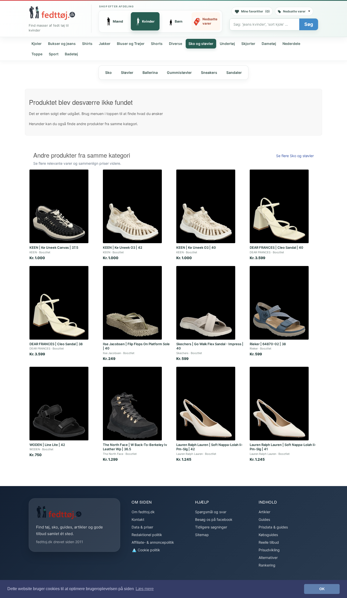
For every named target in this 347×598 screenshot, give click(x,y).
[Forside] (52, 13)
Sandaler (234, 72)
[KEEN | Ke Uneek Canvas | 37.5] (58, 206)
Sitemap (202, 535)
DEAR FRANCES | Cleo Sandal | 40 (276, 247)
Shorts (157, 43)
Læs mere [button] (145, 589)
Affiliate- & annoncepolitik (153, 542)
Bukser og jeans (62, 43)
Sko (108, 72)
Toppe (36, 54)
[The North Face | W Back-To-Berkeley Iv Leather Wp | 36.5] (132, 403)
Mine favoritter (255, 11)
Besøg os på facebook (213, 519)
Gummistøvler (179, 72)
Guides (264, 519)
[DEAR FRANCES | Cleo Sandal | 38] (58, 303)
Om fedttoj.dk (143, 512)
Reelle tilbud (269, 542)
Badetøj (71, 54)
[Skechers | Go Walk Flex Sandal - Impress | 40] (205, 303)
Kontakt (138, 519)
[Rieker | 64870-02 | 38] (279, 303)
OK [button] (322, 589)
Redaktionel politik (147, 535)
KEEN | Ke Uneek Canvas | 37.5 (53, 247)
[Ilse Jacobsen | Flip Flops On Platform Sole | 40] (132, 303)
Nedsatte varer (294, 11)
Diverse (175, 43)
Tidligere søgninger (211, 527)
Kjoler (36, 43)
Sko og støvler (200, 43)
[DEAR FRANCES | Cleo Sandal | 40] (279, 206)
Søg (308, 24)
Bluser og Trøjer (131, 43)
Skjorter (248, 43)
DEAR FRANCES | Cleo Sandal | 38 (56, 344)
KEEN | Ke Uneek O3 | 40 (196, 247)
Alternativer (268, 557)
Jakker (105, 43)
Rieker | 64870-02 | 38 (268, 344)
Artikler (264, 512)
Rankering (267, 565)
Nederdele (291, 43)
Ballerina (150, 72)
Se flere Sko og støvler (295, 156)
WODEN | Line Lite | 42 (47, 445)
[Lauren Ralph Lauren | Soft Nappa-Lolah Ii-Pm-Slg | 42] (205, 403)
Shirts (87, 43)
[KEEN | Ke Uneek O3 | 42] (132, 206)
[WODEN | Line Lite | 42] (58, 403)
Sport (53, 54)
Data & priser (142, 527)
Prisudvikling (269, 550)
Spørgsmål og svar (210, 512)
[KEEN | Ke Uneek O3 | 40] (205, 206)
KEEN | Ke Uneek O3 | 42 (122, 247)
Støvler (127, 72)
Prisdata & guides (273, 527)
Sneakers (209, 72)
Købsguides (268, 535)
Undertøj (227, 43)
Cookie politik (148, 550)
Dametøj (269, 43)
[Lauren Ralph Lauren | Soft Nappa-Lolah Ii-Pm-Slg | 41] (279, 403)
